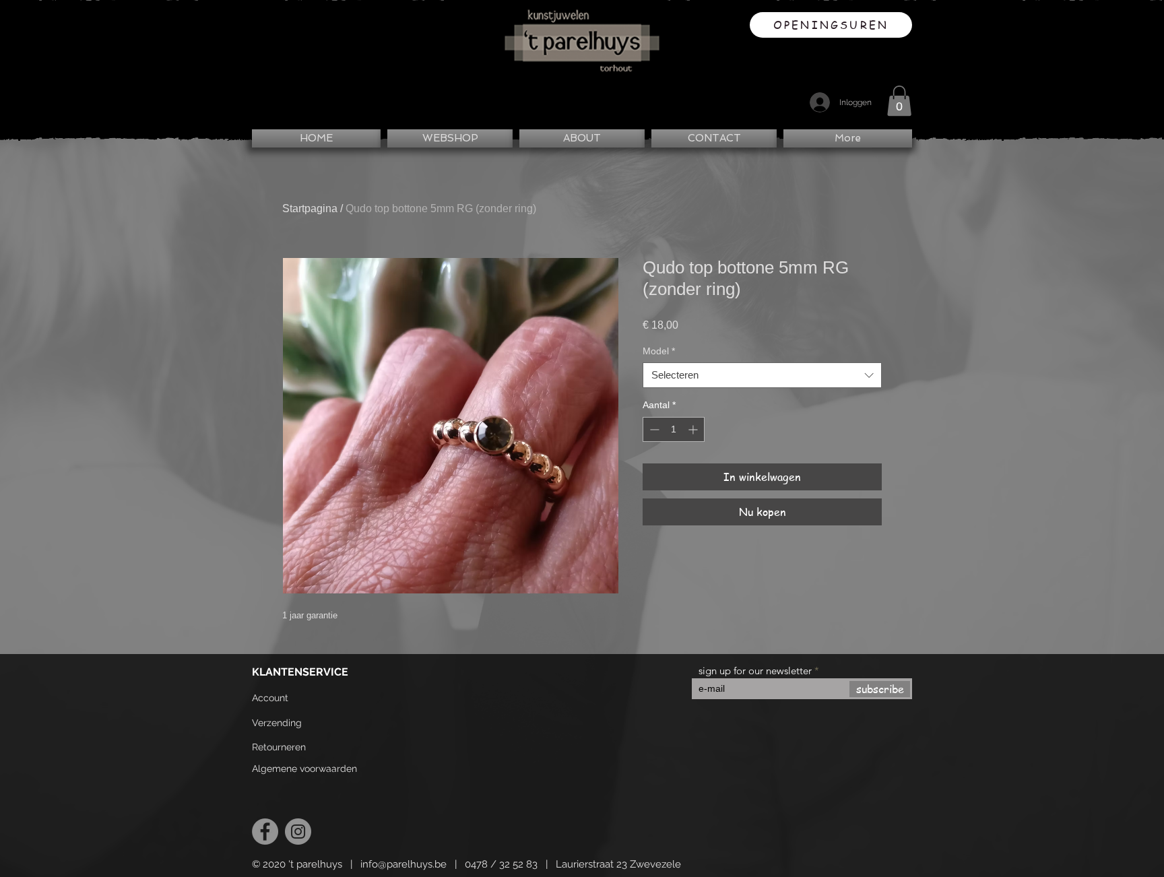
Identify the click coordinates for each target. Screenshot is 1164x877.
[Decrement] (653, 429)
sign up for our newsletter (755, 670)
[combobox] (762, 375)
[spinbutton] (673, 429)
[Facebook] (265, 831)
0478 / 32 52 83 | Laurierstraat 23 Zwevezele (573, 864)
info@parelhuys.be (403, 864)
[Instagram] (298, 831)
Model (659, 351)
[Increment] (694, 429)
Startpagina (309, 208)
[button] (899, 101)
